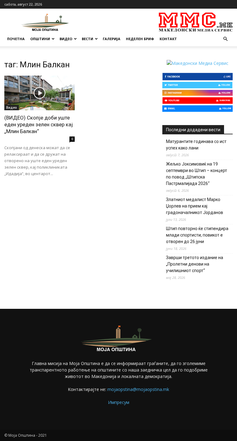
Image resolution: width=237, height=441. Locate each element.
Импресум (118, 402)
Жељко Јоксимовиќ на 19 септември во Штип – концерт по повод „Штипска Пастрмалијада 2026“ (196, 174)
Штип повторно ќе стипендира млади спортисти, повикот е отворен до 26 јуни (197, 235)
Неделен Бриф (140, 38)
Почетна (16, 38)
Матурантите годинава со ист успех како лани (196, 144)
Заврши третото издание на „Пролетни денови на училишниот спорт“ (194, 264)
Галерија (111, 38)
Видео (66, 38)
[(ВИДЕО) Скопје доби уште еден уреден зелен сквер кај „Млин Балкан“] (39, 93)
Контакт (168, 38)
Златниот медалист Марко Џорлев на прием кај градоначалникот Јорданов (194, 206)
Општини (40, 38)
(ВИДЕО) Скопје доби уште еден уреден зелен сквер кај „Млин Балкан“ (38, 124)
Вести (87, 38)
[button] (225, 39)
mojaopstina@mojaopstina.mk (138, 389)
